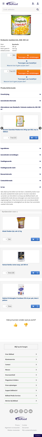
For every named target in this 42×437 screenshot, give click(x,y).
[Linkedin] (31, 411)
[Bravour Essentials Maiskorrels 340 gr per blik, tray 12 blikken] (21, 121)
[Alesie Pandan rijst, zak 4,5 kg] (21, 223)
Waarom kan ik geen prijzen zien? (18, 65)
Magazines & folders (11, 380)
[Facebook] (11, 411)
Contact (7, 364)
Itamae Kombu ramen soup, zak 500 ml (15, 265)
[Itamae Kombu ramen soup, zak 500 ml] (21, 256)
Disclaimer (25, 427)
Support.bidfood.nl (11, 390)
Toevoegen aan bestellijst (27, 63)
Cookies (24, 425)
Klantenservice (10, 359)
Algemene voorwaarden (12, 427)
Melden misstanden (14, 430)
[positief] (15, 325)
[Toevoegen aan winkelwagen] (32, 137)
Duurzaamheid (10, 375)
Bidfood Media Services (12, 395)
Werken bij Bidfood (11, 401)
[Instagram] (21, 411)
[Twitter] (16, 411)
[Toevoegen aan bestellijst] (36, 137)
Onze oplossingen (11, 385)
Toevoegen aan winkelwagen (28, 57)
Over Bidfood (9, 354)
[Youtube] (26, 411)
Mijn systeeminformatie (29, 430)
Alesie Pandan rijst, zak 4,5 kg (12, 231)
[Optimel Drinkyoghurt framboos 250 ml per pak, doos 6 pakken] (21, 289)
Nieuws (7, 370)
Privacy (17, 425)
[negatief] (25, 325)
